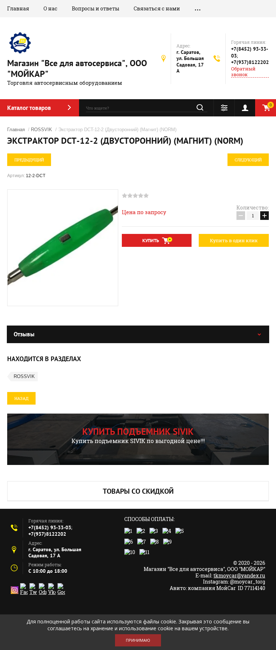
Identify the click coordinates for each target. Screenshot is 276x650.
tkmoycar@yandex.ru (239, 575)
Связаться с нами (157, 8)
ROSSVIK (41, 129)
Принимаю (138, 640)
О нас (50, 8)
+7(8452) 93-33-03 (49, 527)
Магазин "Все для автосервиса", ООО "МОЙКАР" (77, 68)
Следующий (248, 159)
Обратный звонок (243, 72)
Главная (18, 8)
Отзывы (24, 334)
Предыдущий (29, 159)
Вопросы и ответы (95, 8)
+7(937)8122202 (250, 62)
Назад (21, 398)
